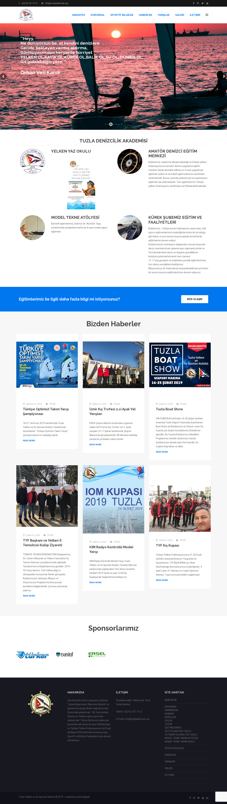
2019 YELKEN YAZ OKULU (178, 731)
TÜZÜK (168, 724)
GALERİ (179, 14)
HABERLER (145, 14)
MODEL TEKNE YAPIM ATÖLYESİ (181, 738)
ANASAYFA (78, 14)
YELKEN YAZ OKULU (71, 151)
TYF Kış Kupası (167, 545)
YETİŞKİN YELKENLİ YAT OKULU (181, 734)
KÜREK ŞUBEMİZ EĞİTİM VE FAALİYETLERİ (175, 220)
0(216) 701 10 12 (30, 3)
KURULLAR (170, 717)
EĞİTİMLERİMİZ (173, 727)
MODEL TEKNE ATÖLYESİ (75, 217)
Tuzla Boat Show (169, 409)
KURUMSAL (98, 14)
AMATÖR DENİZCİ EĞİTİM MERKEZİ (172, 153)
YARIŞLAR (164, 14)
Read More (29, 440)
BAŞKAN (169, 713)
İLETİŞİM (195, 14)
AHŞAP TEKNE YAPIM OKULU (180, 741)
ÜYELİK (168, 720)
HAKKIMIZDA (171, 710)
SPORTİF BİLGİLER (121, 14)
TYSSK (52, 403)
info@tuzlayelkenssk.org (56, 3)
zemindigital (83, 797)
